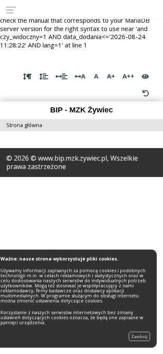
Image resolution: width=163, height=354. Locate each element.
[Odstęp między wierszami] (43, 76)
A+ (111, 76)
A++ (128, 76)
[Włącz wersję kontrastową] (145, 76)
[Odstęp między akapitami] (27, 76)
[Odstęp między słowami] (61, 76)
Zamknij (139, 336)
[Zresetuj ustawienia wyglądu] (145, 93)
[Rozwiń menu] (13, 9)
